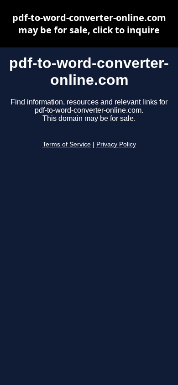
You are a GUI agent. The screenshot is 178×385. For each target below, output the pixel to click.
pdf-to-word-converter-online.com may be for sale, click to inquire (89, 23)
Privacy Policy (116, 144)
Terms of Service (66, 144)
